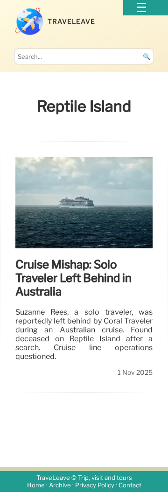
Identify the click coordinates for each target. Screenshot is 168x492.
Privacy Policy (94, 485)
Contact (130, 485)
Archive (60, 485)
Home (36, 485)
